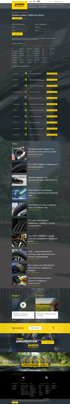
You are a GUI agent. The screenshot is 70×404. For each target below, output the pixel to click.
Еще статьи (38, 320)
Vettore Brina (16, 134)
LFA (28, 55)
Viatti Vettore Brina (32, 390)
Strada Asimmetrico (17, 92)
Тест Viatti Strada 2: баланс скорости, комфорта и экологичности (39, 280)
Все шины (15, 12)
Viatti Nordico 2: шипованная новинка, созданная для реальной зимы (42, 193)
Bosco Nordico (16, 104)
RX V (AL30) (52, 49)
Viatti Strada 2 (32, 393)
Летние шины (14, 389)
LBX (28, 51)
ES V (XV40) (14, 53)
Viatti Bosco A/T (32, 396)
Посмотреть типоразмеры (52, 73)
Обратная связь (47, 385)
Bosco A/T (16, 79)
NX (35, 62)
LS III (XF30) (37, 49)
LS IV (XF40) (37, 51)
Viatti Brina (31, 386)
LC (27, 53)
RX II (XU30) (44, 57)
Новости (57, 4)
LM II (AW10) (29, 60)
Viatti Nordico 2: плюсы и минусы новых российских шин (42, 206)
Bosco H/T (16, 85)
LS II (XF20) (29, 62)
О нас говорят (41, 392)
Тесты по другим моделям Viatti (33, 156)
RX (43, 55)
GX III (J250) (22, 55)
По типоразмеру (14, 386)
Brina (15, 110)
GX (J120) (21, 51)
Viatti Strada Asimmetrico (33, 392)
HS (20, 57)
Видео (40, 391)
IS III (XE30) (29, 49)
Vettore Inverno (16, 128)
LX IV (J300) (37, 60)
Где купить (38, 4)
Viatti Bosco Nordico (33, 389)
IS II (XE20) (22, 62)
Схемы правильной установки (25, 394)
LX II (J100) (37, 55)
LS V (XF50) (37, 53)
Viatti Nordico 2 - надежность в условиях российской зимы (21, 314)
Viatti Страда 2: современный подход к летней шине (47, 314)
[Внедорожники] (34, 1)
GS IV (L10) (22, 49)
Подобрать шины (32, 4)
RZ (50, 51)
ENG (64, 1)
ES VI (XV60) (14, 55)
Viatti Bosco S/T (32, 385)
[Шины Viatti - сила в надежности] (20, 5)
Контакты (61, 4)
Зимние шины (14, 387)
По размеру (24, 18)
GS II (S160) (14, 60)
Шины (31, 383)
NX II (43, 49)
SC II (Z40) (52, 53)
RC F (43, 53)
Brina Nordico (16, 116)
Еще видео (14, 320)
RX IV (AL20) (44, 62)
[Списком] (55, 66)
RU (62, 1)
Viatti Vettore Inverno (33, 391)
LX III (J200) (37, 57)
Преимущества (45, 4)
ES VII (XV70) (14, 57)
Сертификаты (41, 394)
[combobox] (19, 27)
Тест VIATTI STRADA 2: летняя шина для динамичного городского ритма (43, 238)
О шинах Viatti (51, 4)
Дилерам (40, 393)
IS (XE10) (21, 60)
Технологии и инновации (24, 390)
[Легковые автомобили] (30, 1)
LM (27, 57)
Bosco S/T (16, 122)
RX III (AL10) (44, 60)
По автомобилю (14, 385)
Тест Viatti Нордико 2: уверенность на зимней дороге (43, 165)
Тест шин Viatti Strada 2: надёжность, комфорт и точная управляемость (41, 223)
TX (50, 55)
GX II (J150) (22, 53)
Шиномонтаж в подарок (24, 385)
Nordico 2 (15, 98)
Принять (15, 402)
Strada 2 (15, 73)
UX (50, 57)
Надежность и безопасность (25, 393)
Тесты (40, 388)
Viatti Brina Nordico (32, 387)
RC (43, 51)
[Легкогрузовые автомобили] (38, 1)
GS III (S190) (14, 62)
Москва (51, 1)
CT (12, 49)
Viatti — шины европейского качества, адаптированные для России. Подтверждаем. (41, 254)
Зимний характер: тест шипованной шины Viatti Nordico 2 (42, 178)
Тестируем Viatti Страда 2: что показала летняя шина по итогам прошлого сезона (42, 151)
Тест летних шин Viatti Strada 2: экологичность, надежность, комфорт (41, 268)
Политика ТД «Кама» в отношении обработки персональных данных (48, 392)
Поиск (13, 12)
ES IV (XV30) (14, 51)
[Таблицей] (57, 66)
